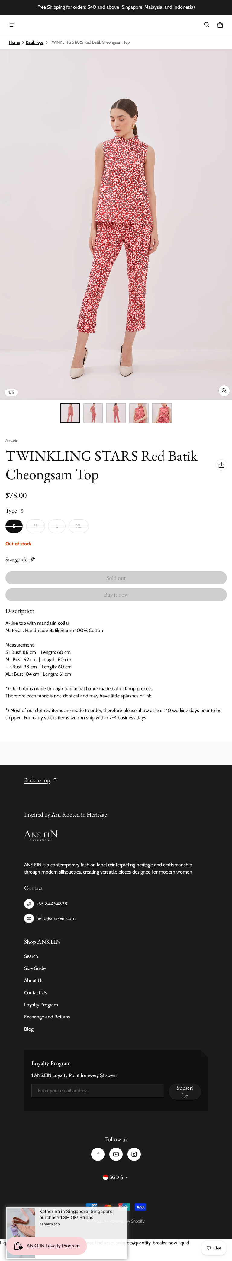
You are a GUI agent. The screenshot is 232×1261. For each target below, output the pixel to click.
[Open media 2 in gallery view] (93, 413)
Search (31, 956)
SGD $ (116, 1177)
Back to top (37, 780)
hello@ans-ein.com (56, 918)
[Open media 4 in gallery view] (139, 413)
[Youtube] (116, 1154)
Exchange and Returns (47, 1017)
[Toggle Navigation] (12, 25)
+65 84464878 (51, 904)
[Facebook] (98, 1154)
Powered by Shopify (127, 1221)
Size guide (16, 559)
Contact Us (35, 992)
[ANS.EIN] (116, 25)
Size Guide (35, 968)
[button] (207, 25)
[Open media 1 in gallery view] (70, 413)
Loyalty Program (41, 1005)
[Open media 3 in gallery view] (116, 413)
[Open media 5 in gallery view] (162, 413)
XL (78, 526)
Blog (29, 1029)
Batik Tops (35, 42)
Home (14, 42)
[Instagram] (134, 1154)
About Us (34, 980)
